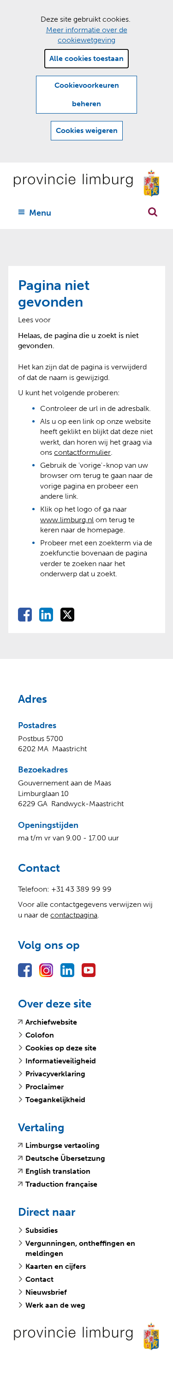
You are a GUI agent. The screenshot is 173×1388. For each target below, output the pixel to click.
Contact (39, 1279)
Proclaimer (44, 1086)
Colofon (39, 1035)
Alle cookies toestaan (86, 58)
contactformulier (82, 452)
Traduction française (61, 1184)
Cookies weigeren (87, 130)
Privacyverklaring (55, 1073)
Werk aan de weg (55, 1305)
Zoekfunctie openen (152, 212)
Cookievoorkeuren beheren (86, 94)
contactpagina (73, 915)
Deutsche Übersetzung (65, 1158)
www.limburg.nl (67, 519)
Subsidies (41, 1230)
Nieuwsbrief (46, 1292)
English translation (57, 1171)
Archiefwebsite (51, 1022)
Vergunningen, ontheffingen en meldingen (80, 1248)
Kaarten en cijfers (55, 1266)
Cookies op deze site (60, 1048)
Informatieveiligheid (60, 1060)
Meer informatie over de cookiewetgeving (86, 34)
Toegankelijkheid (55, 1099)
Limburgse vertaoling (62, 1146)
